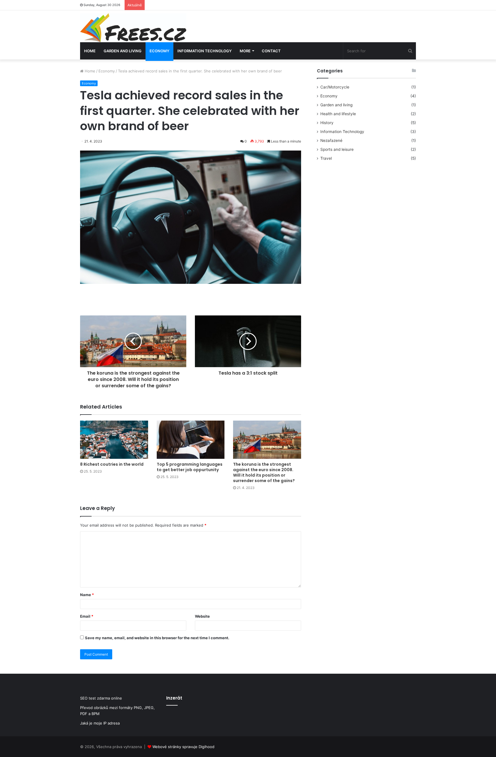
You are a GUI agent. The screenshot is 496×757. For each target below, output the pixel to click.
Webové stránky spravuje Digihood (183, 746)
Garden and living (123, 51)
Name (87, 594)
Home (90, 51)
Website (202, 616)
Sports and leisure (337, 149)
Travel (326, 158)
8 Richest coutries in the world (112, 464)
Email (86, 616)
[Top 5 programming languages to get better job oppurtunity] (191, 440)
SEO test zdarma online (101, 698)
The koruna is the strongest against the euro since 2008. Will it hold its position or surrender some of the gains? (264, 472)
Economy (159, 51)
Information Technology (204, 51)
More (245, 51)
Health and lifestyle (338, 113)
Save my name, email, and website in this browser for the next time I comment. (157, 637)
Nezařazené (331, 140)
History (327, 122)
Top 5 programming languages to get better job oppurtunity (189, 467)
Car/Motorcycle (334, 87)
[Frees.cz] (133, 27)
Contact (271, 51)
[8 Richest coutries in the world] (114, 440)
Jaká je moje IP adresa (100, 723)
